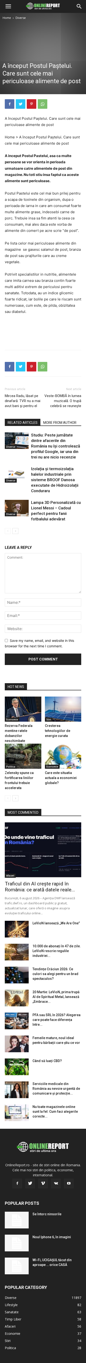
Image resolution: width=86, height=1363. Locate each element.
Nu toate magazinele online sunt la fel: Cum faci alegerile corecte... (55, 1111)
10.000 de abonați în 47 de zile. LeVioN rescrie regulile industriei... (56, 951)
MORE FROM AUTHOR (59, 423)
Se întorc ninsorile (46, 1214)
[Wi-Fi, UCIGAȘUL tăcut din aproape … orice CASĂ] (17, 1266)
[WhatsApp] (42, 104)
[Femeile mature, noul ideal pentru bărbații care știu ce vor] (17, 1044)
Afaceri (10, 875)
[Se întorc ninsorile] (17, 1220)
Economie (12, 719)
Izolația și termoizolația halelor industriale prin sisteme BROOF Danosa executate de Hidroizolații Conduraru (54, 479)
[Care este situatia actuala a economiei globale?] (63, 756)
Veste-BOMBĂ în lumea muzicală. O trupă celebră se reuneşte (62, 401)
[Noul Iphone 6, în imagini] (17, 1243)
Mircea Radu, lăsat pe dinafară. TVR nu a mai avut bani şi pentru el (22, 401)
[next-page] (15, 531)
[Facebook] (9, 104)
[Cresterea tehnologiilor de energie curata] (63, 709)
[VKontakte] (56, 1183)
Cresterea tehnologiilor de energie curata (57, 731)
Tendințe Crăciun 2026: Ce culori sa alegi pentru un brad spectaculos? (55, 974)
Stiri (48, 719)
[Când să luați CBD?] (17, 1066)
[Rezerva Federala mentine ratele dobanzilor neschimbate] (23, 709)
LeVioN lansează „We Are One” (56, 923)
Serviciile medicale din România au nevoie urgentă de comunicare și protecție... (56, 1088)
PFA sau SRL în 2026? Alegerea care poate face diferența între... (56, 1019)
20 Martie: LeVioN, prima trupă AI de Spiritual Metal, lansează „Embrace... (56, 996)
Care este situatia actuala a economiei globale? (61, 778)
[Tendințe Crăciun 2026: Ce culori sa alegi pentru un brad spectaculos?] (17, 975)
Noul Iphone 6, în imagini (51, 1237)
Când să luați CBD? (47, 1061)
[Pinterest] (31, 104)
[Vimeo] (43, 1183)
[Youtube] (69, 1183)
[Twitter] (20, 104)
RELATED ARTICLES (23, 423)
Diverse (21, 18)
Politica (10, 766)
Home (7, 18)
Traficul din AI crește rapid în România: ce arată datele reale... (40, 887)
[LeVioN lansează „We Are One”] (17, 929)
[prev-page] (8, 531)
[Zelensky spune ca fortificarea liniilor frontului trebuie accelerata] (23, 756)
